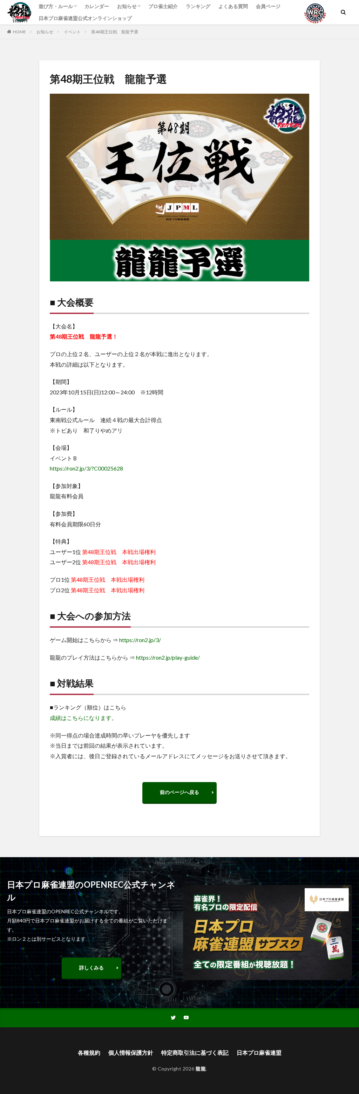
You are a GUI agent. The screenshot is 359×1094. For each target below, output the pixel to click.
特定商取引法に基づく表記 (195, 1052)
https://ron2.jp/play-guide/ (168, 657)
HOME (19, 31)
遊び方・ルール (56, 6)
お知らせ (127, 6)
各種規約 (89, 1052)
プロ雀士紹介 (163, 6)
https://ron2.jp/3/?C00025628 (86, 468)
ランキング (198, 6)
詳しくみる (91, 967)
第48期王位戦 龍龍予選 (114, 31)
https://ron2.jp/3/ (140, 639)
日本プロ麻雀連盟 (259, 1052)
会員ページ (268, 6)
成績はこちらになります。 (83, 717)
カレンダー (96, 6)
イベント (72, 31)
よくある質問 (233, 6)
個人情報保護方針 (130, 1052)
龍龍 (201, 1069)
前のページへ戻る (179, 792)
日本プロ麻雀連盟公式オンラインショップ (85, 18)
